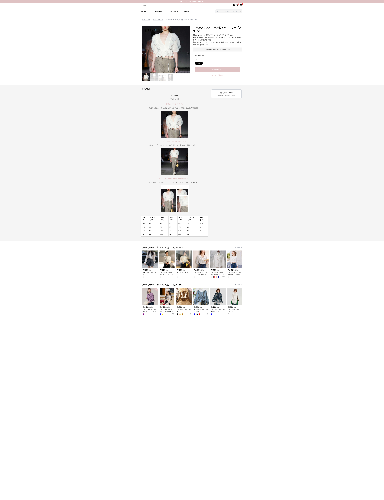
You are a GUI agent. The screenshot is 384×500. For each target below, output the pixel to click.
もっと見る (238, 247)
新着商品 (143, 11)
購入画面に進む (217, 69)
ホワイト (199, 63)
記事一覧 (186, 11)
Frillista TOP (146, 20)
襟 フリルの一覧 (158, 20)
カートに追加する (217, 75)
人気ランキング (174, 11)
